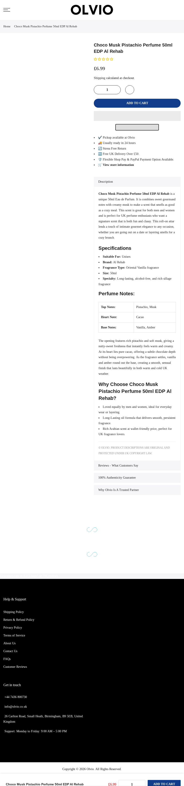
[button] (104, 59)
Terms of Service (14, 635)
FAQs (7, 659)
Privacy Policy (12, 627)
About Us (9, 643)
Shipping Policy (13, 612)
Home (7, 26)
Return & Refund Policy (18, 619)
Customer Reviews (15, 666)
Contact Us (10, 651)
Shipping (99, 78)
